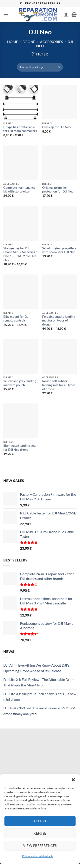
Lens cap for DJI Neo (56, 127)
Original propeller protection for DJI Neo (58, 189)
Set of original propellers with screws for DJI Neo (59, 250)
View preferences (40, 846)
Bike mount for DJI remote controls (16, 318)
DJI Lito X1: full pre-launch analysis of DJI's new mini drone (39, 697)
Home (12, 41)
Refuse (40, 833)
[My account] (66, 14)
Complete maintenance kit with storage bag (19, 189)
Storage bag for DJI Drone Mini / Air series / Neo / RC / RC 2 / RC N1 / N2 (20, 254)
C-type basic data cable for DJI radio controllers (20, 129)
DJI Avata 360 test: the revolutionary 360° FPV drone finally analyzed (39, 711)
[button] (73, 780)
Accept (40, 821)
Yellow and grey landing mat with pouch (19, 383)
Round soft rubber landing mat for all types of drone (58, 385)
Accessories (51, 41)
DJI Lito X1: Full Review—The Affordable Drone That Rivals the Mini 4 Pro (39, 682)
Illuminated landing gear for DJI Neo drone (20, 447)
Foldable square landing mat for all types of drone (58, 320)
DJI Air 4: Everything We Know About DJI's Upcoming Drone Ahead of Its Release (36, 668)
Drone (29, 41)
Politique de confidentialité (37, 856)
